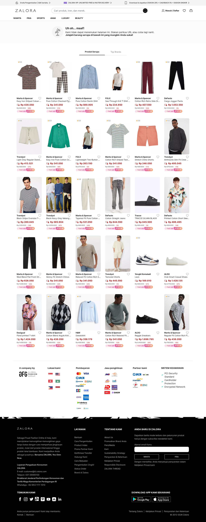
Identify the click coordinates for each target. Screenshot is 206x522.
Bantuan (78, 437)
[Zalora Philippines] (50, 388)
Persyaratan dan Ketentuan (176, 511)
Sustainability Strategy (114, 453)
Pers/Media (109, 445)
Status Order (80, 468)
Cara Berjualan (81, 461)
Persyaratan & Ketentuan (115, 457)
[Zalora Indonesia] (58, 388)
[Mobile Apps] (54, 499)
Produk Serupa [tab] (92, 51)
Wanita (17, 18)
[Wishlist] (184, 10)
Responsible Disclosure (114, 465)
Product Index (80, 445)
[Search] (145, 10)
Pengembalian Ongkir (84, 465)
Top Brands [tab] (116, 52)
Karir (106, 449)
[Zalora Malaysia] (58, 374)
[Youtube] (48, 499)
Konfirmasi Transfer (83, 453)
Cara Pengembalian (83, 441)
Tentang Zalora (136, 511)
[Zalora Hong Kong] (50, 381)
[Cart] (191, 10)
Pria (29, 18)
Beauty (79, 18)
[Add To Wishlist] (40, 98)
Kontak (20, 514)
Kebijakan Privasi (112, 461)
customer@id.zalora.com (35, 471)
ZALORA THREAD (112, 468)
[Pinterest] (43, 499)
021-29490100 (32, 475)
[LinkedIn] (60, 499)
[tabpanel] (103, 204)
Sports (41, 18)
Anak (53, 18)
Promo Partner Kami (83, 449)
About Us (108, 437)
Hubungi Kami (80, 457)
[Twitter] (31, 499)
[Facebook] (20, 499)
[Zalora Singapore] (50, 374)
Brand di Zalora (81, 472)
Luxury (66, 18)
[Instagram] (26, 499)
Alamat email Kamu (143, 444)
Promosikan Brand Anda (115, 441)
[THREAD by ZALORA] (37, 499)
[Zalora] (25, 10)
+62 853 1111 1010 (36, 485)
